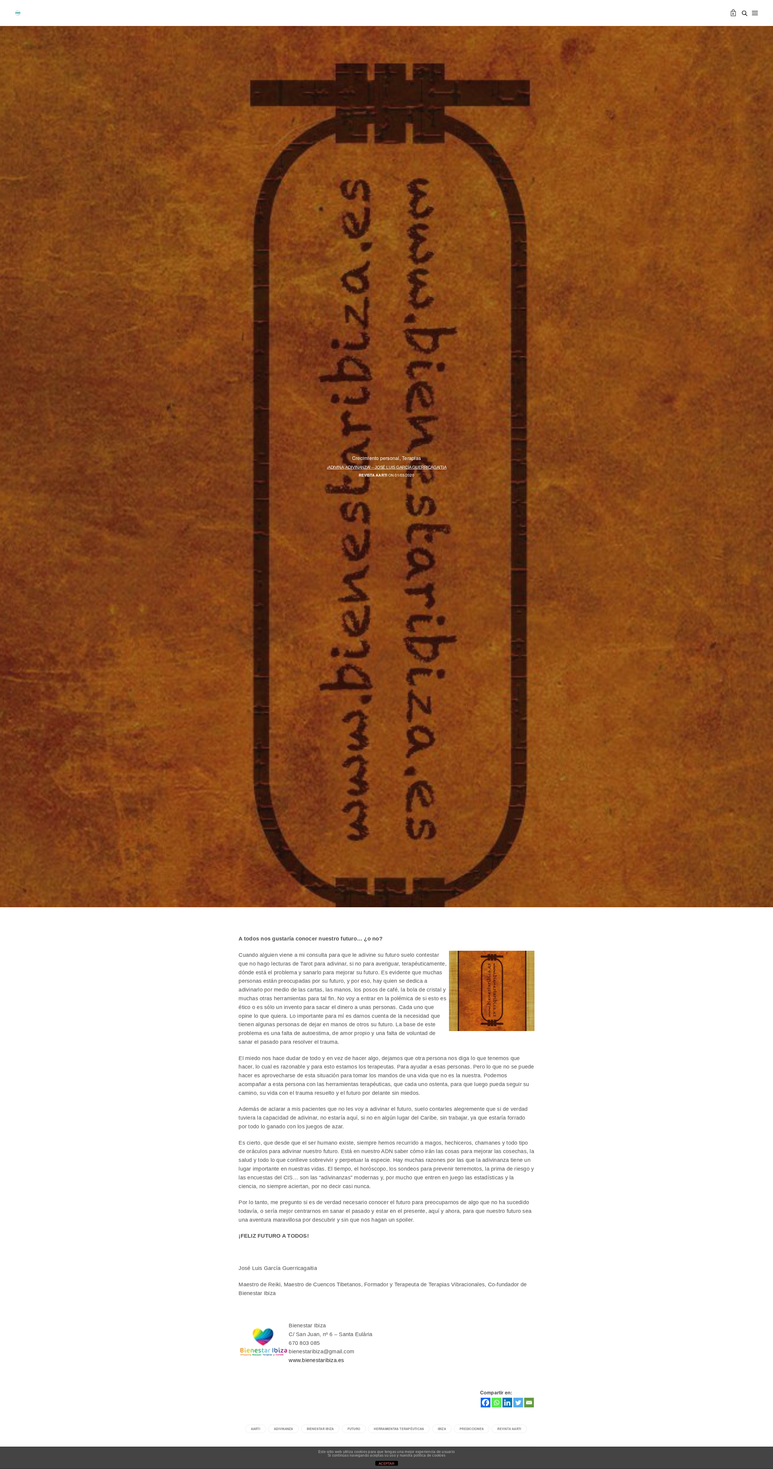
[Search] (744, 13)
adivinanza (283, 1429)
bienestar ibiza (320, 1429)
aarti (255, 1429)
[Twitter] (518, 1402)
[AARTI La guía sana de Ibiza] (18, 13)
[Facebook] (485, 1402)
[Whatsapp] (496, 1402)
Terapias (411, 458)
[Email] (529, 1402)
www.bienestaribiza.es (316, 1360)
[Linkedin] (507, 1402)
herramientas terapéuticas (399, 1429)
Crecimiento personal (375, 458)
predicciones (472, 1429)
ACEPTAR (386, 1463)
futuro (354, 1429)
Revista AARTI (373, 475)
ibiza (442, 1429)
